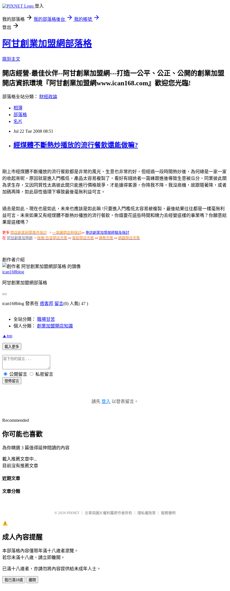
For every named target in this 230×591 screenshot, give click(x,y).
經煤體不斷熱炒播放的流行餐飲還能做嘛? (75, 145)
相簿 (17, 108)
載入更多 (11, 347)
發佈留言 (11, 381)
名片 (17, 121)
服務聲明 (168, 513)
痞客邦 (46, 303)
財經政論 (48, 96)
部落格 (20, 114)
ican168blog (13, 271)
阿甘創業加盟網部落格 (47, 43)
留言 (58, 303)
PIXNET (73, 513)
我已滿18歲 (13, 580)
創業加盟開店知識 (55, 326)
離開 (32, 580)
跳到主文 (11, 59)
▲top (7, 335)
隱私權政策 (146, 513)
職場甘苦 (46, 319)
